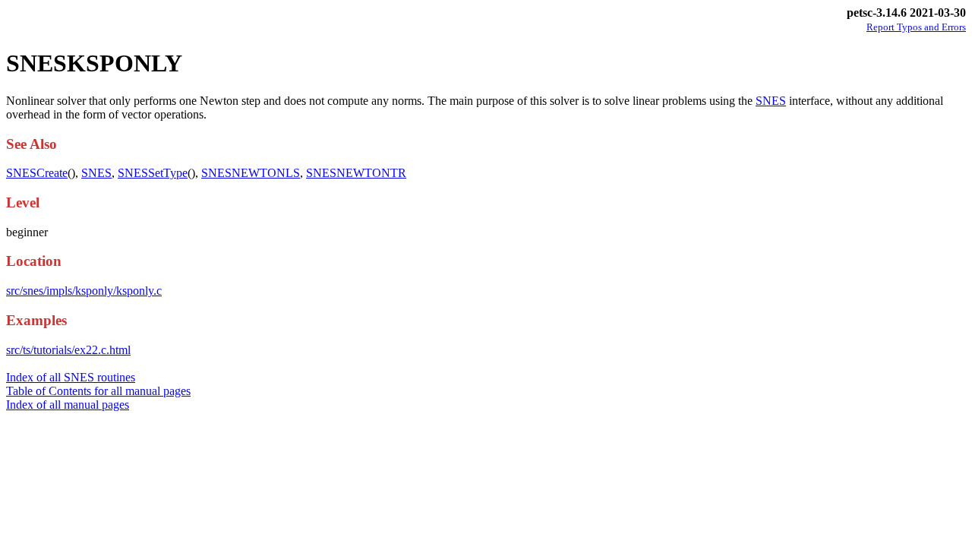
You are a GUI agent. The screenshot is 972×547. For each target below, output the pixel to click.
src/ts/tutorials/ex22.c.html (68, 349)
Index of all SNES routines (70, 377)
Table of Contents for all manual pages (98, 390)
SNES (771, 100)
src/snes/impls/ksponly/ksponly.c (84, 290)
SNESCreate (37, 172)
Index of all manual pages (67, 404)
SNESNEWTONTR (356, 172)
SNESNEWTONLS (250, 172)
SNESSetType (153, 172)
